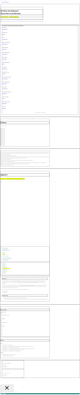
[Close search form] (7, 388)
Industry (3, 98)
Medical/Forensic (4, 83)
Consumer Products (4, 29)
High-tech (3, 34)
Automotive (3, 108)
